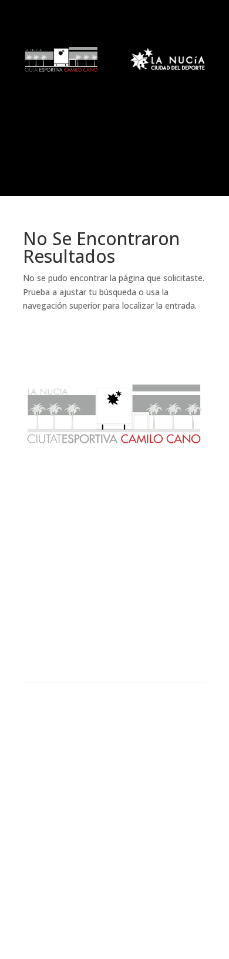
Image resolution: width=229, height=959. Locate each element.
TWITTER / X (115, 891)
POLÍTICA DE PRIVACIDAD (114, 838)
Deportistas (114, 657)
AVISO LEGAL (115, 810)
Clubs (115, 598)
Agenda (114, 544)
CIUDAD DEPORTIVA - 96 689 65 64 (114, 758)
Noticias (115, 524)
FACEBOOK (114, 877)
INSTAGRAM (114, 904)
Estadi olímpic (115, 571)
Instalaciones (114, 618)
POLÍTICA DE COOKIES (115, 824)
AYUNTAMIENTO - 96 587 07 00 (114, 744)
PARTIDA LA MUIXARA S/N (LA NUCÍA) (114, 772)
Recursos (114, 637)
